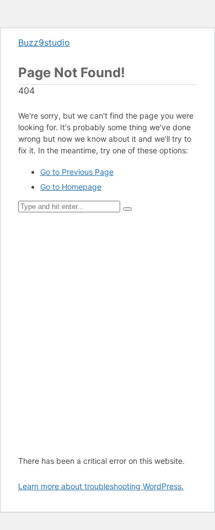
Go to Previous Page (77, 171)
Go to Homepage (70, 186)
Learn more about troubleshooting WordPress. (101, 486)
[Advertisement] (107, 333)
